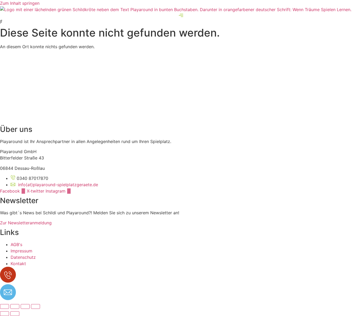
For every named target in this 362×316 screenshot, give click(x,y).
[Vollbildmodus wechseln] (14, 306)
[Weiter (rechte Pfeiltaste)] (14, 313)
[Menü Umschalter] (181, 15)
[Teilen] (25, 306)
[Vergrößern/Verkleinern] (4, 306)
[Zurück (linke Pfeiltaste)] (4, 313)
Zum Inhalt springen (19, 3)
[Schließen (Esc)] (35, 306)
